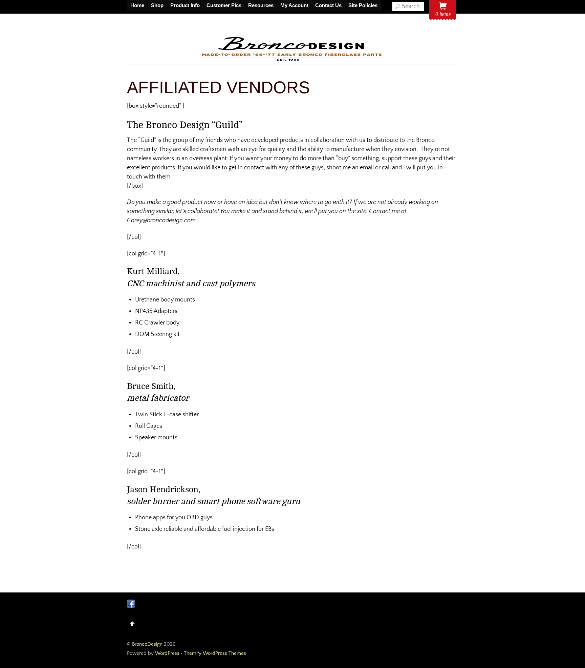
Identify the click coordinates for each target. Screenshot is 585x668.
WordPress (167, 653)
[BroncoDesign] (292, 59)
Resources (261, 5)
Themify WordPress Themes (215, 653)
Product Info (185, 5)
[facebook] (131, 603)
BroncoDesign (147, 644)
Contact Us (328, 5)
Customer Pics (224, 5)
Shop (157, 5)
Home (137, 5)
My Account (294, 5)
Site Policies (362, 5)
